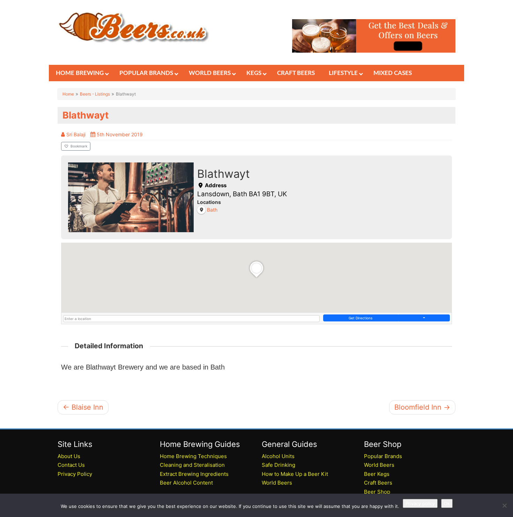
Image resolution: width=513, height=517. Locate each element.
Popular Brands (383, 456)
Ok (447, 503)
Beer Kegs (376, 474)
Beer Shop (377, 491)
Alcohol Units (278, 456)
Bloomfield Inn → (422, 407)
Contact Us (71, 465)
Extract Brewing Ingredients (194, 474)
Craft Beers (378, 482)
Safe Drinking (278, 465)
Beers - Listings (95, 94)
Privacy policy (420, 503)
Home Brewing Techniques (193, 456)
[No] (504, 505)
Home (68, 94)
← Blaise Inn (83, 407)
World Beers (277, 482)
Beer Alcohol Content (186, 482)
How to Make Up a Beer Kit (295, 474)
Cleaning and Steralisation (192, 465)
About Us (69, 456)
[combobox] (191, 318)
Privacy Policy (75, 474)
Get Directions (360, 318)
